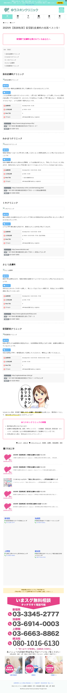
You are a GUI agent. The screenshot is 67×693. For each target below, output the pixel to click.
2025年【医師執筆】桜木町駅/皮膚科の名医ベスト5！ (30, 504)
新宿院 (44, 443)
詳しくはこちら (30, 4)
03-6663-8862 (10, 555)
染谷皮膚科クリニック (12, 54)
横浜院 (37, 551)
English (61, 11)
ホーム (6, 22)
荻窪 (61, 443)
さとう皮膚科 (10, 63)
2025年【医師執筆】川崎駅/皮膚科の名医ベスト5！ (29, 455)
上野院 (7, 551)
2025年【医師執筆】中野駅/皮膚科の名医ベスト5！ (29, 467)
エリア (13, 22)
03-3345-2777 (10, 522)
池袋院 (37, 518)
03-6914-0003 (40, 522)
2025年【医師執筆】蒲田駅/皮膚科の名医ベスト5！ (29, 491)
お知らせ (25, 443)
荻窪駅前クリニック (12, 66)
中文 (61, 8)
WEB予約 (60, 2)
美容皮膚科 (55, 443)
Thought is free (43, 688)
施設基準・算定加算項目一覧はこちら (44, 683)
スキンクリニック (36, 443)
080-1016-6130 (41, 557)
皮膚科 (49, 443)
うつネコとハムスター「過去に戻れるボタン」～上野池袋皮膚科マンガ (35, 479)
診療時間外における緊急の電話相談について (24, 683)
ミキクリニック (10, 60)
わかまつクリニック (12, 57)
